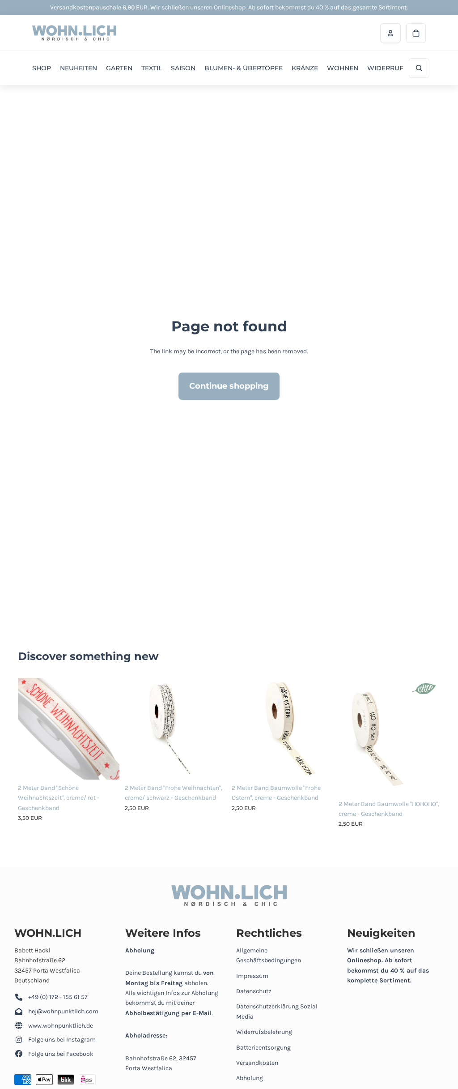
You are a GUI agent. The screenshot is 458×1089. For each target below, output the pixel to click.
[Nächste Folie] (112, 729)
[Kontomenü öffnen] (390, 33)
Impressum (252, 976)
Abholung (249, 1078)
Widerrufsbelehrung (264, 1032)
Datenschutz (253, 991)
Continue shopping (229, 386)
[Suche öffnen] (419, 68)
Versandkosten (257, 1063)
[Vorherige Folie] (25, 729)
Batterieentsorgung (263, 1047)
